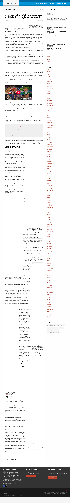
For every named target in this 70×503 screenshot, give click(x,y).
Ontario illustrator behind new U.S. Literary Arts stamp (56, 12)
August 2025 (49, 90)
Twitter (6, 486)
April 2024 (48, 117)
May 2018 (48, 238)
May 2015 (48, 299)
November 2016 (50, 268)
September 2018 (50, 231)
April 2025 (48, 96)
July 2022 (48, 153)
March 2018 (49, 241)
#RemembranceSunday (21, 132)
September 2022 (50, 149)
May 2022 (48, 156)
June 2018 (48, 236)
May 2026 (48, 74)
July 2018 (48, 234)
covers (48, 327)
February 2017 (49, 263)
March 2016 (49, 282)
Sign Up (66, 0)
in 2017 (14, 433)
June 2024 (48, 113)
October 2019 (49, 209)
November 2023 (50, 125)
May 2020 (48, 197)
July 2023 (48, 132)
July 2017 (48, 255)
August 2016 (49, 273)
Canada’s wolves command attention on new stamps (56, 40)
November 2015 (50, 289)
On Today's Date (50, 57)
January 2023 (49, 142)
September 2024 (50, 108)
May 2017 (48, 258)
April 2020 (48, 198)
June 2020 (48, 195)
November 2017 (50, 248)
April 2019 (48, 219)
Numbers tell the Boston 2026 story (54, 48)
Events (53, 3)
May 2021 (48, 176)
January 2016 (49, 285)
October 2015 (49, 290)
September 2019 (50, 210)
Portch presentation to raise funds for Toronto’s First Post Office (56, 45)
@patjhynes (7, 394)
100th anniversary (50, 325)
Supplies (64, 3)
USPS (58, 332)
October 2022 (49, 147)
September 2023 (50, 129)
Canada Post (62, 325)
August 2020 (49, 192)
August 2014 (49, 314)
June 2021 (48, 175)
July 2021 (48, 173)
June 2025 (48, 93)
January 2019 (49, 224)
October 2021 (49, 168)
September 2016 (50, 272)
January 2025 (49, 101)
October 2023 (49, 127)
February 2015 (49, 304)
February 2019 (49, 222)
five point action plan (54, 327)
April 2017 (48, 260)
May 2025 (48, 95)
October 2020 (49, 188)
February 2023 (49, 141)
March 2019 (49, 221)
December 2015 (49, 287)
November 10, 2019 (26, 135)
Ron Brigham (57, 330)
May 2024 (48, 115)
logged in (12, 462)
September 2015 (50, 292)
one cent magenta (50, 330)
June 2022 (48, 154)
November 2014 (50, 309)
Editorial (48, 56)
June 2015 (48, 297)
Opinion (48, 59)
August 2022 (49, 151)
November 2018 (50, 227)
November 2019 (50, 207)
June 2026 (48, 73)
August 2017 (49, 253)
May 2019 (48, 217)
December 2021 (49, 164)
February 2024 (49, 120)
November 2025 (50, 84)
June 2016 (48, 277)
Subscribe (59, 3)
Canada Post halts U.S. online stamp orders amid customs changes (56, 32)
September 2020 (50, 190)
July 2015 (48, 295)
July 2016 (48, 275)
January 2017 (49, 265)
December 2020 (49, 185)
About (52, 0)
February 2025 (49, 100)
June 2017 (48, 256)
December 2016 (49, 267)
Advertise (55, 0)
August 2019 (49, 212)
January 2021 (49, 183)
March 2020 (49, 200)
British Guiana (56, 325)
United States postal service (52, 332)
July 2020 (48, 193)
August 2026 (49, 69)
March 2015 (49, 302)
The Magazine (43, 3)
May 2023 (48, 135)
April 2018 (48, 239)
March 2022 (49, 159)
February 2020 (49, 202)
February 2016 (49, 284)
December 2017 (49, 246)
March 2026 (49, 78)
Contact (59, 0)
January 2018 (49, 244)
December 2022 (49, 144)
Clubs (50, 3)
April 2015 (48, 301)
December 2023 (49, 124)
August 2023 (49, 130)
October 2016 (49, 270)
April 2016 (48, 280)
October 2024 (49, 107)
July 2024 (48, 112)
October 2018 (49, 229)
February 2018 (49, 243)
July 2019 (48, 214)
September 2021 (50, 170)
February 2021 (49, 181)
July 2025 (48, 91)
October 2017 (49, 250)
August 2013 (49, 318)
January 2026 (49, 81)
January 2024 (49, 122)
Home (37, 3)
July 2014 (48, 316)
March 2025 (49, 98)
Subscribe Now (52, 477)
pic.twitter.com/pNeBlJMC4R (32, 132)
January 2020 (49, 204)
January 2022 (49, 163)
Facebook (4, 486)
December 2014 (49, 307)
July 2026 (48, 71)
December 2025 (49, 83)
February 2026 (49, 79)
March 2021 (49, 180)
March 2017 (49, 261)
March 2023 (49, 139)
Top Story (48, 61)
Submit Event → (31, 476)
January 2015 (49, 306)
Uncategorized (49, 63)
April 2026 (48, 76)
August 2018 (49, 233)
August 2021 (49, 171)
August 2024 (49, 110)
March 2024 (49, 118)
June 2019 (48, 215)
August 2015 (49, 294)
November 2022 (50, 146)
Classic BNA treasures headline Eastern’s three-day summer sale (56, 24)
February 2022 (49, 161)
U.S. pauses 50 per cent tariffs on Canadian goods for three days (56, 28)
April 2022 (48, 158)
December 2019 (49, 205)
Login (63, 0)
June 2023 (48, 134)
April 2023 (48, 137)
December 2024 (49, 103)
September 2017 (50, 251)
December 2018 (49, 226)
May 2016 (48, 278)
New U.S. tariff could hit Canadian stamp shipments (55, 36)
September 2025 (50, 88)
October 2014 (49, 311)
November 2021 (50, 166)
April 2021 (48, 178)
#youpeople (20, 126)
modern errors (61, 327)
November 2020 (50, 187)
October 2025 (49, 86)
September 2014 (50, 313)
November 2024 (50, 105)
